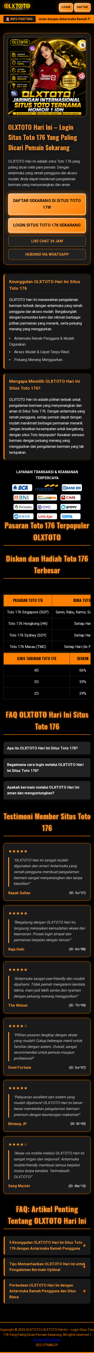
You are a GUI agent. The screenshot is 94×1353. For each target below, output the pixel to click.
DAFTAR (82, 7)
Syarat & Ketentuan (47, 1340)
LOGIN (66, 7)
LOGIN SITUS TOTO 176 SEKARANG (47, 224)
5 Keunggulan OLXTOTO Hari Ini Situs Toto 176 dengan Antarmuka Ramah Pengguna (45, 1245)
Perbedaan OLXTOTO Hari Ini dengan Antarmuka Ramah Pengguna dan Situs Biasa (42, 1291)
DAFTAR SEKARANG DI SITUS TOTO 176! (47, 204)
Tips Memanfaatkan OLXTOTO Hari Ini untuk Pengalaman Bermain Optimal (47, 1267)
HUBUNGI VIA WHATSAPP (47, 254)
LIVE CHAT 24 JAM (47, 241)
